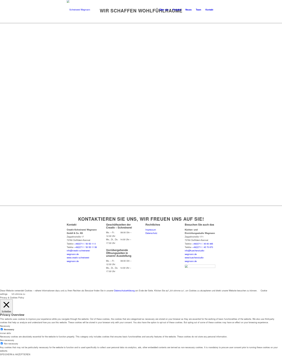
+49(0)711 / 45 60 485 (202, 243)
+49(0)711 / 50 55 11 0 (85, 243)
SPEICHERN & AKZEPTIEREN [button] (15, 354)
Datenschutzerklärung (124, 290)
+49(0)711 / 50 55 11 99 (85, 247)
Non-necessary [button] (7, 340)
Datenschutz (151, 233)
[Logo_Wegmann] (78, 9)
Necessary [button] (5, 325)
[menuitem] (164, 9)
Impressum (150, 229)
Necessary (9, 329)
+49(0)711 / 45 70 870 (202, 247)
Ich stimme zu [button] (18, 293)
